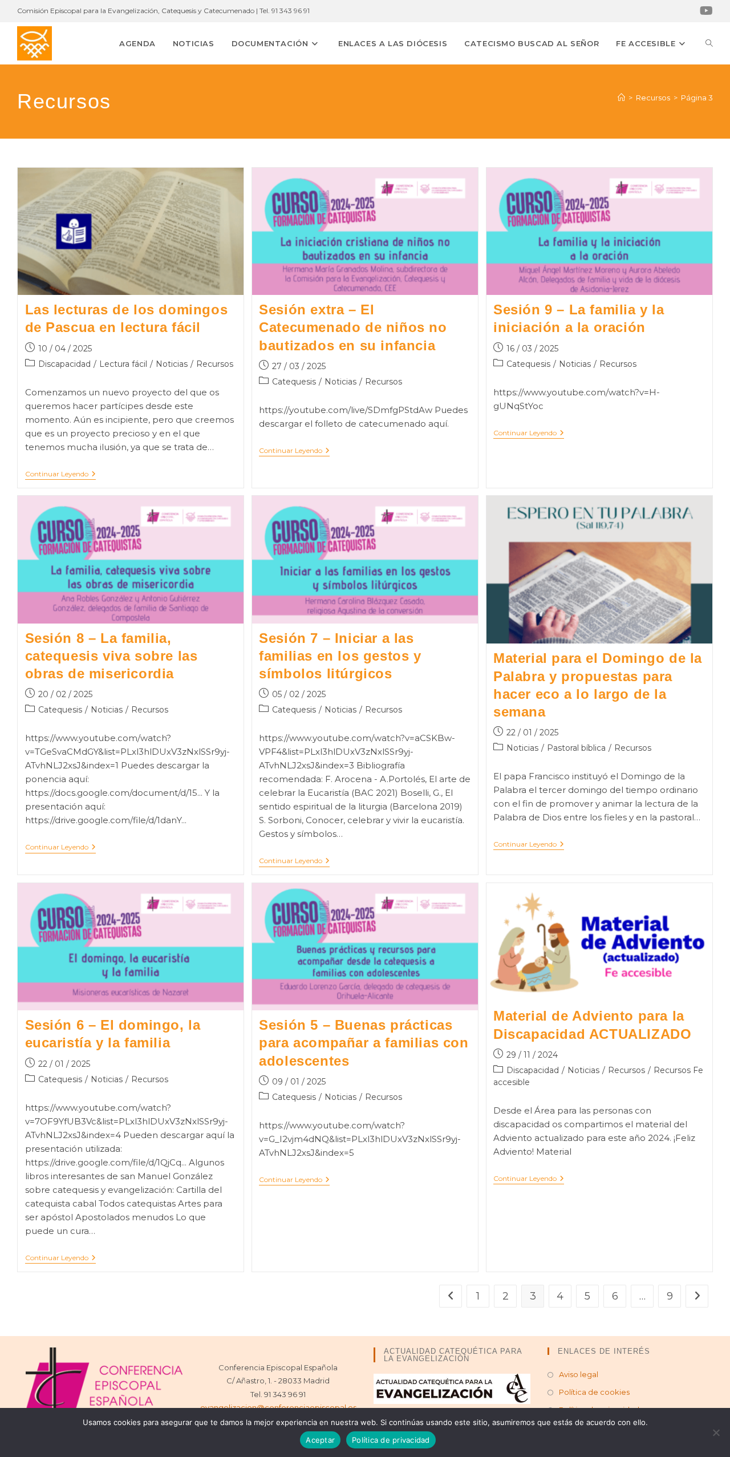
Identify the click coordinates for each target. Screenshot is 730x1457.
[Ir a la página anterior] (450, 1296)
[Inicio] (621, 97)
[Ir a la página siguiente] (697, 1296)
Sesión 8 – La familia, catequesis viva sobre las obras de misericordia (111, 655)
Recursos (214, 364)
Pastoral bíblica (576, 748)
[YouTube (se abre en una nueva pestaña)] (704, 11)
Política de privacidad (391, 1439)
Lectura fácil (123, 364)
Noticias (172, 364)
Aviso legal (578, 1374)
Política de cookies (594, 1392)
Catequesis (294, 382)
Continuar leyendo (60, 474)
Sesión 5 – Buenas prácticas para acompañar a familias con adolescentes (363, 1042)
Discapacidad (64, 364)
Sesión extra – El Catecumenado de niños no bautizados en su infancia (353, 327)
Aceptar (320, 1439)
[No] (715, 1432)
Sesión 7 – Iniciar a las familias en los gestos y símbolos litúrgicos (340, 655)
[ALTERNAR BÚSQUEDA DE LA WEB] (709, 43)
